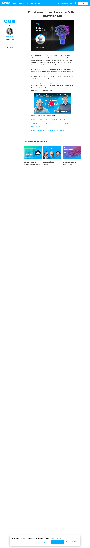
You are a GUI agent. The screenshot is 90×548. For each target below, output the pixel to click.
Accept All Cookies (57, 542)
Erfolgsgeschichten (63, 3)
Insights (10, 45)
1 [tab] (51, 167)
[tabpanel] (33, 155)
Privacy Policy (44, 542)
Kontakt (83, 3)
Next (83, 152)
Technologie (10, 47)
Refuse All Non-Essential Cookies (71, 542)
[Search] (75, 3)
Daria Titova (9, 36)
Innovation (9, 49)
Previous (21, 152)
